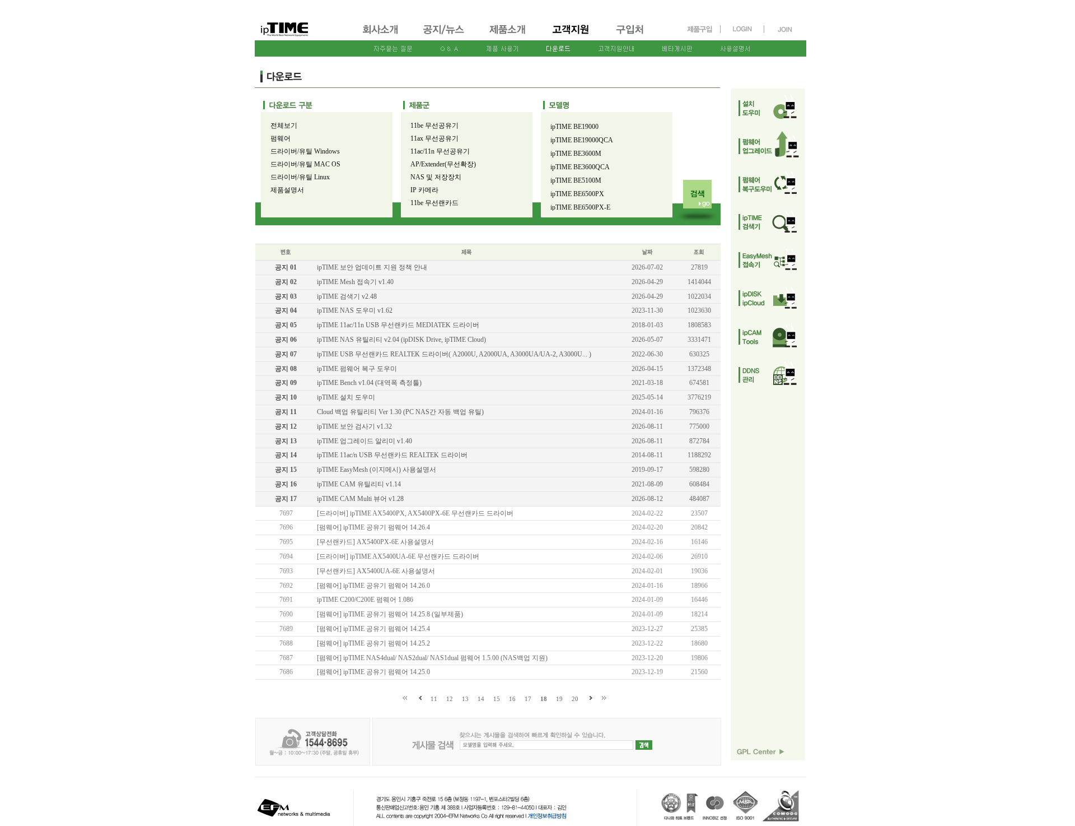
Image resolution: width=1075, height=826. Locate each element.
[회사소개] (381, 35)
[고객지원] (571, 35)
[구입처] (635, 35)
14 (481, 698)
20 (575, 698)
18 (543, 698)
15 (496, 698)
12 (449, 698)
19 (559, 698)
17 (528, 698)
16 (512, 698)
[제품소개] (508, 35)
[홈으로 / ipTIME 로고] (303, 20)
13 (465, 698)
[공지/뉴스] (444, 35)
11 (434, 698)
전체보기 (283, 125)
